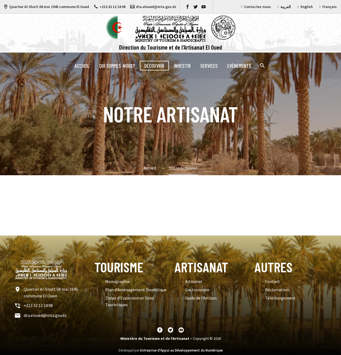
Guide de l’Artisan (201, 298)
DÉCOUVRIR (154, 65)
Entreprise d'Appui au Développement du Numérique (181, 350)
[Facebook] (188, 7)
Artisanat (193, 281)
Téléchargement (280, 298)
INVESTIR (182, 65)
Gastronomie (197, 289)
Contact (272, 281)
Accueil (82, 65)
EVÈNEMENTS (239, 65)
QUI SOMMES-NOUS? (117, 65)
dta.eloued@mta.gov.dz (156, 6)
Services (209, 65)
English (307, 6)
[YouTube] (204, 7)
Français (329, 6)
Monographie (117, 281)
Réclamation (277, 289)
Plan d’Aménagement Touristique (136, 289)
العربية (286, 6)
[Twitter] (196, 7)
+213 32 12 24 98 (112, 6)
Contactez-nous (257, 6)
